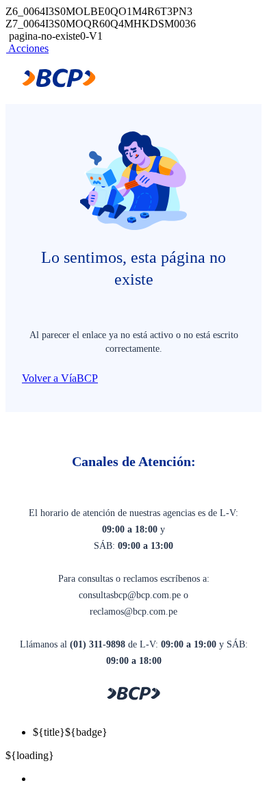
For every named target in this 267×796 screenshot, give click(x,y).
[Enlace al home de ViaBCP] (59, 84)
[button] (27, 48)
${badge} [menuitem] (70, 732)
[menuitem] (147, 779)
